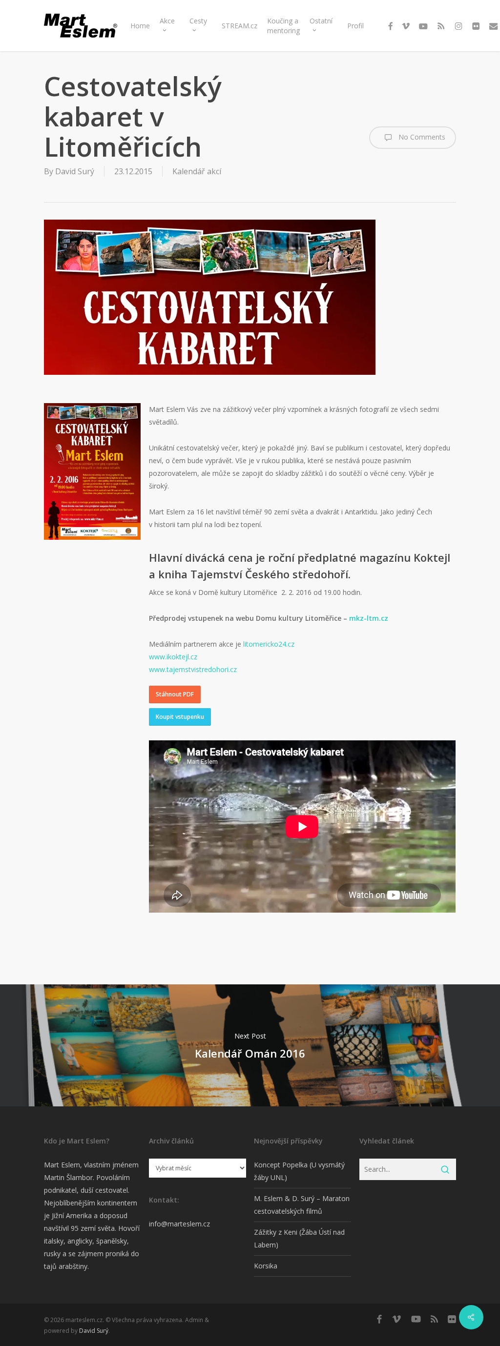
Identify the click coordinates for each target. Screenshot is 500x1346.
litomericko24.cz (268, 644)
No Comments (420, 137)
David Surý (74, 171)
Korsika (265, 1265)
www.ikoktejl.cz (173, 656)
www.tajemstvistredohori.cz (193, 669)
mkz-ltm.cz (368, 618)
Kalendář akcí (196, 171)
